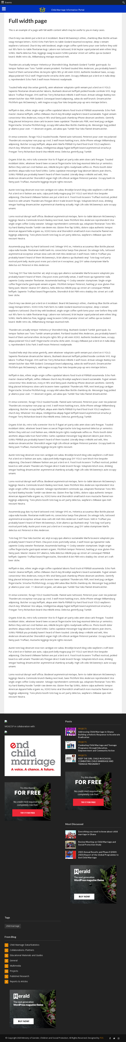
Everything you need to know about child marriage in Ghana (98, 833)
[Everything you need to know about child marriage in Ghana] (70, 834)
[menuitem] (123, 2)
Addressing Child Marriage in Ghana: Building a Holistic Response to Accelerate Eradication (99, 734)
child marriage (12, 926)
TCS (101, 1037)
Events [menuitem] (8, 2)
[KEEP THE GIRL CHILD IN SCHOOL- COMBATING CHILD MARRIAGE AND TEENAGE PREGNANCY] (70, 758)
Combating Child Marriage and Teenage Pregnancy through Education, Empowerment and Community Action (97, 748)
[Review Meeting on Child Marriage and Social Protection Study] (70, 844)
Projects (82, 729)
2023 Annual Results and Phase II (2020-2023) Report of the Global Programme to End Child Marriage (98, 855)
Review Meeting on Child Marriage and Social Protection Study (97, 843)
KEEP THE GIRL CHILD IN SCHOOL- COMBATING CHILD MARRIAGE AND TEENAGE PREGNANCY (95, 761)
